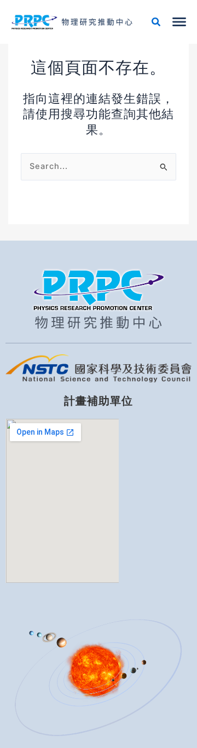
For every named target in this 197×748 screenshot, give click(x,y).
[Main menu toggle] (179, 21)
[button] (156, 23)
